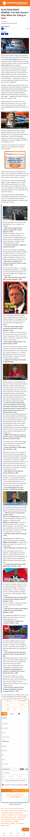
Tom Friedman (23, 815)
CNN (2, 821)
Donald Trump (13, 810)
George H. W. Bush (23, 810)
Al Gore (6, 808)
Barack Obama (13, 808)
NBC (15, 817)
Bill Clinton (21, 808)
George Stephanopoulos (7, 812)
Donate (25, 829)
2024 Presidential (9, 817)
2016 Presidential (5, 819)
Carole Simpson (5, 810)
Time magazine (20, 823)
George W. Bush (18, 812)
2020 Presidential (22, 817)
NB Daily (13, 823)
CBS (2, 817)
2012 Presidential (5, 823)
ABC (2, 808)
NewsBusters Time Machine (17, 819)
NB (17, 815)
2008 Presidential (5, 825)
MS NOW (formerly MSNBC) (11, 821)
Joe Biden (3, 815)
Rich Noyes (4, 21)
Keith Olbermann (11, 815)
